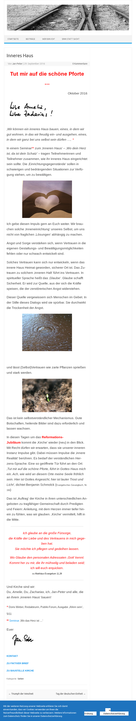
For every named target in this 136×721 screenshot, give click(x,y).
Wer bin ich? (48, 39)
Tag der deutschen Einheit (71, 693)
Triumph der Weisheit (20, 693)
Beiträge (30, 39)
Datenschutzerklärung (114, 713)
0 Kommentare (79, 63)
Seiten (21, 678)
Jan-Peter (17, 63)
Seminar (14, 620)
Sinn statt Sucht (70, 39)
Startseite (13, 39)
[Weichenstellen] (68, 29)
